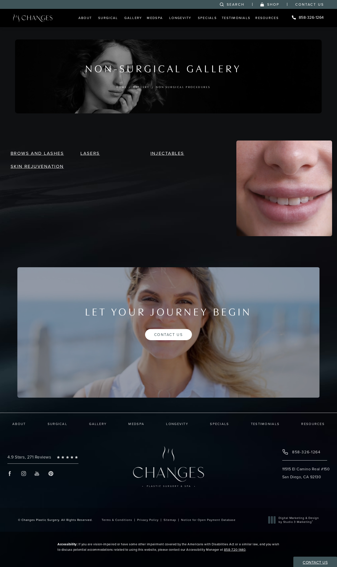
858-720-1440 (234, 549)
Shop (273, 4)
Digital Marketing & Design (298, 520)
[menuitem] (86, 17)
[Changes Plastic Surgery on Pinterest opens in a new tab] (51, 473)
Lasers (90, 153)
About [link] (85, 18)
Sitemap (170, 520)
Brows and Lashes (37, 153)
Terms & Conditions (117, 520)
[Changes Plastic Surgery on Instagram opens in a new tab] (23, 473)
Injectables (167, 153)
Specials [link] (207, 18)
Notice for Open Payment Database (208, 520)
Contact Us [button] (315, 562)
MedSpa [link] (155, 18)
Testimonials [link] (236, 18)
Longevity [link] (180, 18)
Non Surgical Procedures (183, 87)
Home (121, 87)
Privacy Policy (148, 520)
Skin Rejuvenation (37, 166)
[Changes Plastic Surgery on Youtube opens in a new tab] (37, 473)
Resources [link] (267, 18)
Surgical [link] (108, 18)
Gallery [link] (133, 18)
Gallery (141, 87)
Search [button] (235, 4)
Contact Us (309, 4)
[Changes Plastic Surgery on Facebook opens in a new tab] (10, 473)
